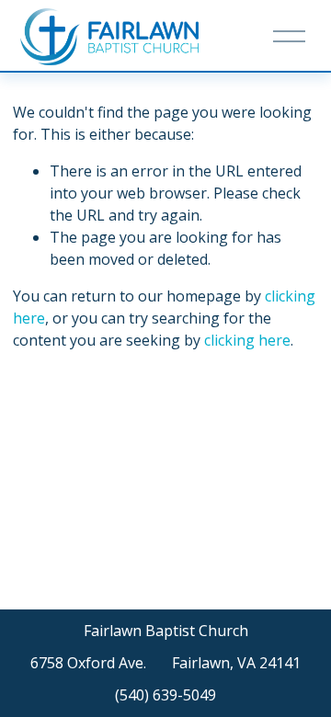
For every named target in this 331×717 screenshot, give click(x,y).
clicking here (247, 340)
